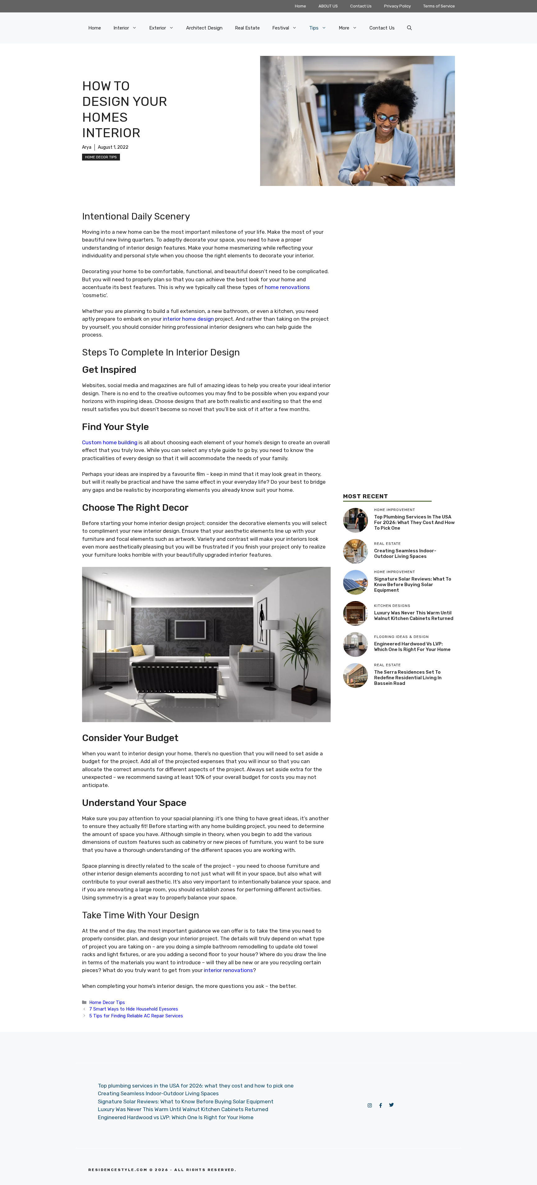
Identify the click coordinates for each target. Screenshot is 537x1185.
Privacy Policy (397, 6)
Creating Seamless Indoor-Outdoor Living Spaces (405, 553)
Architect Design (204, 28)
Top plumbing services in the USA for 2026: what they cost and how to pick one (414, 522)
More (344, 28)
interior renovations (228, 970)
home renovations (287, 287)
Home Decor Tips (101, 157)
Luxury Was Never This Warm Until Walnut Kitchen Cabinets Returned (413, 615)
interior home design (189, 319)
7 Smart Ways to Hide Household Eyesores (133, 1009)
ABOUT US (328, 6)
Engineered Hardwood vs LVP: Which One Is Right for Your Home (412, 646)
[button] (409, 28)
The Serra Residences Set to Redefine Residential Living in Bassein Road (408, 677)
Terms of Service (439, 6)
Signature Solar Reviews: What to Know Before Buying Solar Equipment (412, 584)
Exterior (157, 28)
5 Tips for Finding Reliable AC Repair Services (136, 1016)
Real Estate (247, 28)
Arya (86, 147)
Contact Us (361, 6)
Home (300, 6)
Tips (314, 28)
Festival (280, 28)
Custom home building (109, 442)
